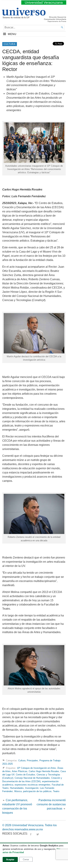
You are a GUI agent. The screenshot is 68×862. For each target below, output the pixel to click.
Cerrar (26, 859)
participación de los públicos (37, 791)
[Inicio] (24, 16)
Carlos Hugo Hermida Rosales (44, 771)
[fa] (30, 833)
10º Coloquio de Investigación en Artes (36, 768)
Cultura (10, 44)
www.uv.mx (36, 829)
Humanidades (17, 788)
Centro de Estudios (25, 774)
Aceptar (10, 859)
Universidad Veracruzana (44, 2)
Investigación (32, 788)
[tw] (37, 833)
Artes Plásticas (19, 771)
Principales (32, 760)
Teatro (56, 791)
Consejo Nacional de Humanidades (32, 778)
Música (18, 791)
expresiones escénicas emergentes (32, 784)
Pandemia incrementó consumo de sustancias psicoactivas (51, 804)
